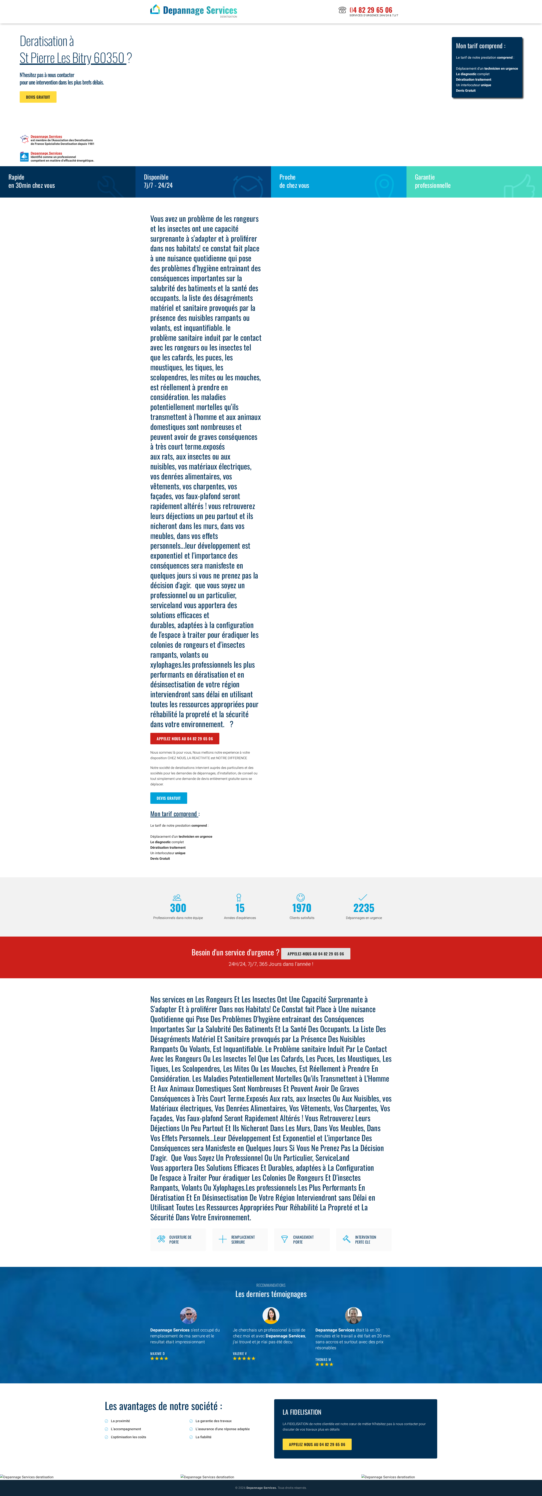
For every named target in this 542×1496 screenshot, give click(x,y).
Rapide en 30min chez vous (31, 181)
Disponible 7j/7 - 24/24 (158, 181)
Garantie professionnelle (433, 181)
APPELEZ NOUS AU (185, 738)
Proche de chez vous (294, 181)
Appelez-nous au (316, 953)
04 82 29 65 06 (371, 10)
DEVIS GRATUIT (38, 97)
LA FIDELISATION (302, 1412)
